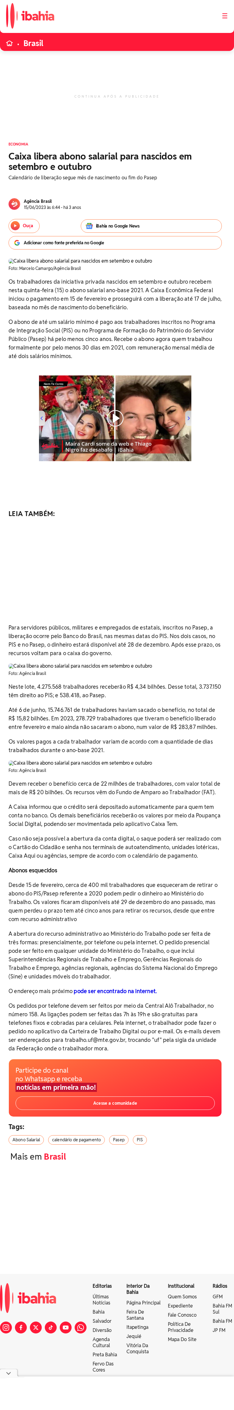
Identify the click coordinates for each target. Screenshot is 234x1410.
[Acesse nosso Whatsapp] (81, 1327)
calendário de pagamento (76, 1140)
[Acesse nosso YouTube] (66, 1327)
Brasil (33, 43)
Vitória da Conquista (137, 1348)
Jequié (133, 1336)
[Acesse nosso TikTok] (51, 1327)
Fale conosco (182, 1315)
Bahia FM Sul (222, 1309)
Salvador (102, 1321)
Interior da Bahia (138, 1289)
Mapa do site (182, 1339)
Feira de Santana (135, 1315)
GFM (218, 1296)
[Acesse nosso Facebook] (21, 1327)
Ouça (28, 225)
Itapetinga (137, 1327)
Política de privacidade (180, 1327)
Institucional (181, 1286)
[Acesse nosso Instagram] (6, 1327)
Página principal (143, 1303)
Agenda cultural (101, 1342)
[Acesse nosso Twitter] (36, 1327)
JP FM (219, 1330)
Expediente (180, 1306)
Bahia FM (222, 1321)
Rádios (220, 1286)
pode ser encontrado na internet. (115, 991)
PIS (140, 1140)
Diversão (102, 1330)
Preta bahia (105, 1354)
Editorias (102, 1286)
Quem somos (182, 1296)
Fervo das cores (103, 1367)
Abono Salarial (26, 1140)
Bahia (99, 1312)
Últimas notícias (101, 1299)
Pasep (119, 1140)
